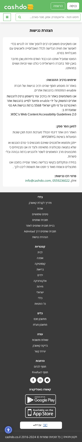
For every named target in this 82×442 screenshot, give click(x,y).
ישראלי (40, 292)
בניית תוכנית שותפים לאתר (40, 225)
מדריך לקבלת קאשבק (40, 203)
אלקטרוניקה (40, 281)
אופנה (40, 258)
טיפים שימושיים (40, 214)
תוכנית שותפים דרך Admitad (40, 231)
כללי (40, 298)
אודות (40, 208)
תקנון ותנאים (70, 437)
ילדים (40, 275)
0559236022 (61, 180)
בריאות (40, 269)
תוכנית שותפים (40, 220)
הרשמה (58, 6)
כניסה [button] (73, 6)
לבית (40, 252)
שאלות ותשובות (40, 340)
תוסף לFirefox (40, 372)
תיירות (40, 286)
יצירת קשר (40, 351)
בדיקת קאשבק (40, 345)
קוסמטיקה (40, 263)
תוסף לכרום (40, 366)
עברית (39, 425)
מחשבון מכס (40, 319)
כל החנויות (40, 303)
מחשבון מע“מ (40, 324)
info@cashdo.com (38, 180)
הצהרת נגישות (40, 237)
